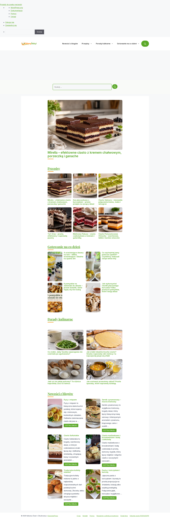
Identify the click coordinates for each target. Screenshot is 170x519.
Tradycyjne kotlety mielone (72, 471)
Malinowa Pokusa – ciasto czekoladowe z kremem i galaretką (84, 236)
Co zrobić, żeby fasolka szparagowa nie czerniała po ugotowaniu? (65, 353)
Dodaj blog (124, 516)
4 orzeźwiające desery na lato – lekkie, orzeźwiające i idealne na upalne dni (74, 256)
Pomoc (13, 14)
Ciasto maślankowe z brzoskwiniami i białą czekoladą (111, 437)
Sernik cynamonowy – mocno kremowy (111, 401)
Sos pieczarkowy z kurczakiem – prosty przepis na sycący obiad (83, 202)
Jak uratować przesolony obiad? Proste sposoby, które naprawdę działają (103, 382)
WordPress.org (17, 8)
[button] (145, 44)
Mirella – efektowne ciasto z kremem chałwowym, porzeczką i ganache (84, 154)
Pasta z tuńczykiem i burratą (111, 471)
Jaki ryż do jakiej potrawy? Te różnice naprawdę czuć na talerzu (64, 382)
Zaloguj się (9, 22)
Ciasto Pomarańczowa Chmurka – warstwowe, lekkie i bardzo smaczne (109, 236)
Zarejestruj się (11, 25)
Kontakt (85, 516)
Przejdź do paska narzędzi (11, 5)
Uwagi (13, 17)
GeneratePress (53, 516)
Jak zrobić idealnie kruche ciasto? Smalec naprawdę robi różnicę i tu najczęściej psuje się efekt (101, 354)
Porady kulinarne (103, 44)
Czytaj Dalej (71, 425)
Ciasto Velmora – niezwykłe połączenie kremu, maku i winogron (110, 202)
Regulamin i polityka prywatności (107, 516)
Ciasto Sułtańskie (71, 435)
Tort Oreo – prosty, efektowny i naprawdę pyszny (57, 236)
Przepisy (85, 44)
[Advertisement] (85, 65)
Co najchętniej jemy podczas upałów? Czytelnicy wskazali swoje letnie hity (110, 256)
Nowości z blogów (70, 44)
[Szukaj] (114, 86)
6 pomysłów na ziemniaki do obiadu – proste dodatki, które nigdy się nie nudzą (73, 287)
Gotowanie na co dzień (127, 44)
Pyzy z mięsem (70, 400)
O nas (79, 516)
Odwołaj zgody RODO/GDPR (139, 516)
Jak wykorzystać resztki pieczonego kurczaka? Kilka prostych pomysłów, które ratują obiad (111, 288)
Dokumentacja (16, 11)
